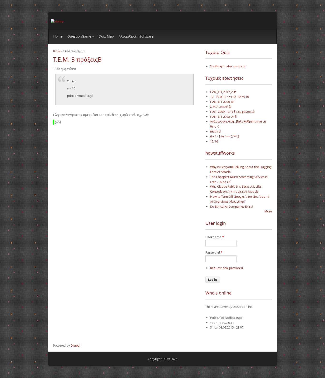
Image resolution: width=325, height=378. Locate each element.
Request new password (226, 268)
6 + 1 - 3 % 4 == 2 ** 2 (224, 136)
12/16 (214, 141)
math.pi (215, 131)
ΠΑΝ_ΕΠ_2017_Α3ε (223, 92)
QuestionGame (80, 36)
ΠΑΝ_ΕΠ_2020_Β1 (222, 101)
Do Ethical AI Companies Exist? (231, 206)
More (268, 211)
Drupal (75, 345)
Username (214, 237)
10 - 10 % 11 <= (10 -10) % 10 (229, 96)
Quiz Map (106, 36)
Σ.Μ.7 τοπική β (220, 106)
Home (58, 36)
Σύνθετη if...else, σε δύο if (228, 66)
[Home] (57, 21)
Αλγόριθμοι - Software (136, 36)
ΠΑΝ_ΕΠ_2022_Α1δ (223, 116)
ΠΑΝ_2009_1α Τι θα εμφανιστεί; (232, 111)
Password (213, 252)
